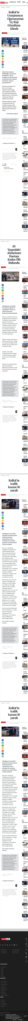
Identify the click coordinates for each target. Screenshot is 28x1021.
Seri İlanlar (3, 992)
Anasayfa (3, 7)
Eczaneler (3, 986)
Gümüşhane (13, 2)
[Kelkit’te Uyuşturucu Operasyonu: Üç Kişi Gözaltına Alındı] (10, 42)
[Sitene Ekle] (17, 945)
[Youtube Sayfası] (8, 945)
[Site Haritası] (15, 945)
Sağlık (2, 970)
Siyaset (2, 971)
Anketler (3, 1001)
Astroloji (2, 1006)
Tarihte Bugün (4, 989)
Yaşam (7, 241)
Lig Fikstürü (3, 987)
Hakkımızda (3, 949)
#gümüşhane (9, 138)
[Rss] (13, 945)
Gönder (16, 149)
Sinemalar (3, 990)
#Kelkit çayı (8, 400)
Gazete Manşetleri (5, 995)
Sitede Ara (3, 1000)
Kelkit (19, 2)
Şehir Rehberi (4, 993)
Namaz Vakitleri (4, 984)
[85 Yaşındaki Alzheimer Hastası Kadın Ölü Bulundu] (10, 276)
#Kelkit (3, 400)
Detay (15, 1019)
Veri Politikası (4, 952)
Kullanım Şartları (16, 949)
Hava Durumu (4, 981)
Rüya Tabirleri (4, 1004)
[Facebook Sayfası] (1, 945)
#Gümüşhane (5, 401)
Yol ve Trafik (3, 982)
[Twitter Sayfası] (3, 945)
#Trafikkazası (9, 646)
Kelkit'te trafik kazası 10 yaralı (25, 193)
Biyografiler (3, 1003)
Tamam (20, 1019)
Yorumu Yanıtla (7, 171)
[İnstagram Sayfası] (6, 945)
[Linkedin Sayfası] (10, 945)
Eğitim (2, 975)
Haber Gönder (15, 952)
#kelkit (3, 138)
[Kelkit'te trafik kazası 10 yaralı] (10, 504)
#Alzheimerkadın (13, 401)
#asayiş (14, 138)
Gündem (8, 7)
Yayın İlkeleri (3, 951)
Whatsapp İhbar (15, 951)
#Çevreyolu (4, 648)
